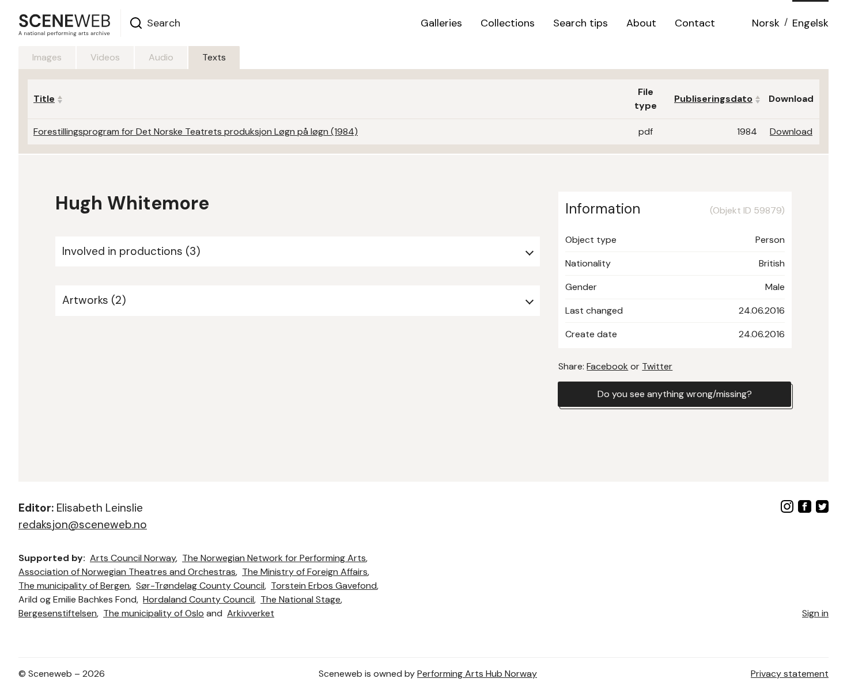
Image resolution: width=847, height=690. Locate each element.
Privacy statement (790, 674)
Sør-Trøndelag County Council (200, 586)
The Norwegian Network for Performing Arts (274, 558)
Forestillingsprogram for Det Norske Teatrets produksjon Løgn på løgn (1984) (195, 131)
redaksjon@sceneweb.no (82, 524)
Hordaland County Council (198, 599)
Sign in (815, 613)
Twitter (657, 366)
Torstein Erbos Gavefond (324, 586)
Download (791, 131)
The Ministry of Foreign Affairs (305, 572)
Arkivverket (250, 613)
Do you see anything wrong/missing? (675, 394)
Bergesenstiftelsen (57, 613)
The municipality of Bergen (74, 586)
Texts (214, 57)
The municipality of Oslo (153, 613)
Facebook (607, 366)
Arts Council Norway (133, 558)
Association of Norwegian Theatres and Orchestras (127, 572)
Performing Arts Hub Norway (477, 674)
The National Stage (300, 599)
